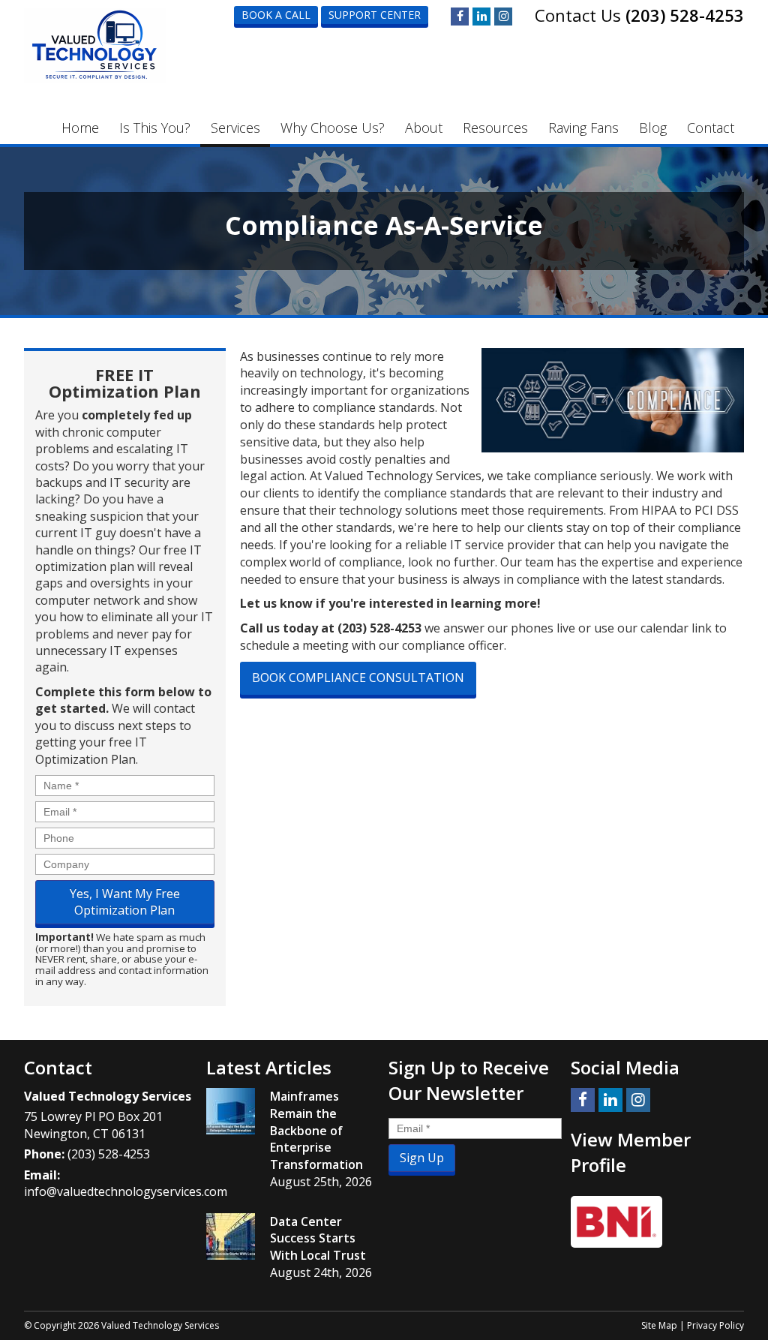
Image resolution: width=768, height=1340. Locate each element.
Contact (710, 128)
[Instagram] (503, 17)
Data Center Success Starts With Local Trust (318, 1238)
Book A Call (276, 15)
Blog (653, 128)
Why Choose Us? (332, 128)
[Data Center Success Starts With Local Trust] (230, 1236)
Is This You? (154, 128)
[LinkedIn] (481, 17)
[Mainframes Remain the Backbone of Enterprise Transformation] (230, 1111)
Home (80, 128)
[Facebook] (460, 17)
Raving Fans (583, 128)
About (423, 128)
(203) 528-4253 (685, 15)
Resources (495, 128)
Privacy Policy (715, 1325)
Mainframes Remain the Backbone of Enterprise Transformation (316, 1130)
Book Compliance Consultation (358, 677)
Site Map (659, 1325)
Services (235, 128)
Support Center (374, 15)
